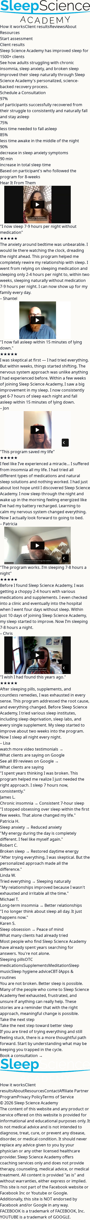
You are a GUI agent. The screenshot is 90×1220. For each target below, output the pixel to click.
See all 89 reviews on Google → (29, 761)
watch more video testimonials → (31, 749)
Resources (10, 32)
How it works (12, 26)
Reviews (57, 26)
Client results (37, 26)
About (70, 26)
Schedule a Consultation (23, 92)
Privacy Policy (29, 1097)
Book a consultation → (21, 1055)
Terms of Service (58, 1097)
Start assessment (16, 38)
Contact (51, 1091)
